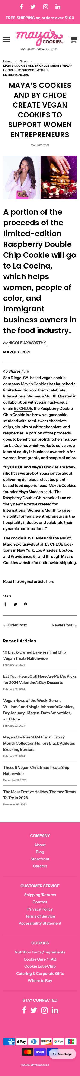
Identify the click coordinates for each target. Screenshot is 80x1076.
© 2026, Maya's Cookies (35, 1064)
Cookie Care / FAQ (40, 959)
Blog (40, 852)
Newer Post (62, 625)
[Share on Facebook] (6, 604)
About (40, 845)
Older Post (17, 625)
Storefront (40, 859)
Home (7, 61)
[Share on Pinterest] (26, 604)
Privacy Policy (40, 909)
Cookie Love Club (40, 966)
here (50, 581)
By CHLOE (23, 408)
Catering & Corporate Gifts (40, 973)
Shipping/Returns (40, 895)
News (24, 61)
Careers (40, 866)
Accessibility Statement (40, 923)
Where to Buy (40, 980)
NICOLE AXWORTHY (27, 343)
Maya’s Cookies (34, 384)
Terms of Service (40, 916)
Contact (40, 902)
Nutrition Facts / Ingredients (40, 952)
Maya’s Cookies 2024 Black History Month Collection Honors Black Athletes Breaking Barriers (39, 743)
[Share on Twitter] (15, 604)
